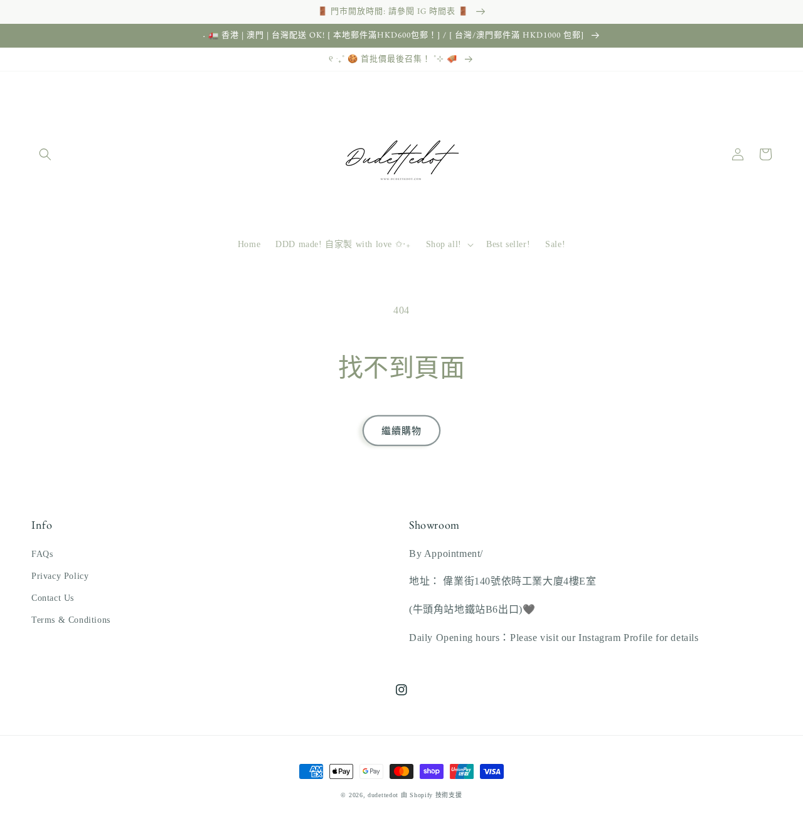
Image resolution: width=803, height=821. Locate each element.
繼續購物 (401, 431)
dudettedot (383, 795)
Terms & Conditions (70, 620)
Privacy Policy (59, 576)
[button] (45, 154)
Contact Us (52, 598)
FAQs (42, 554)
